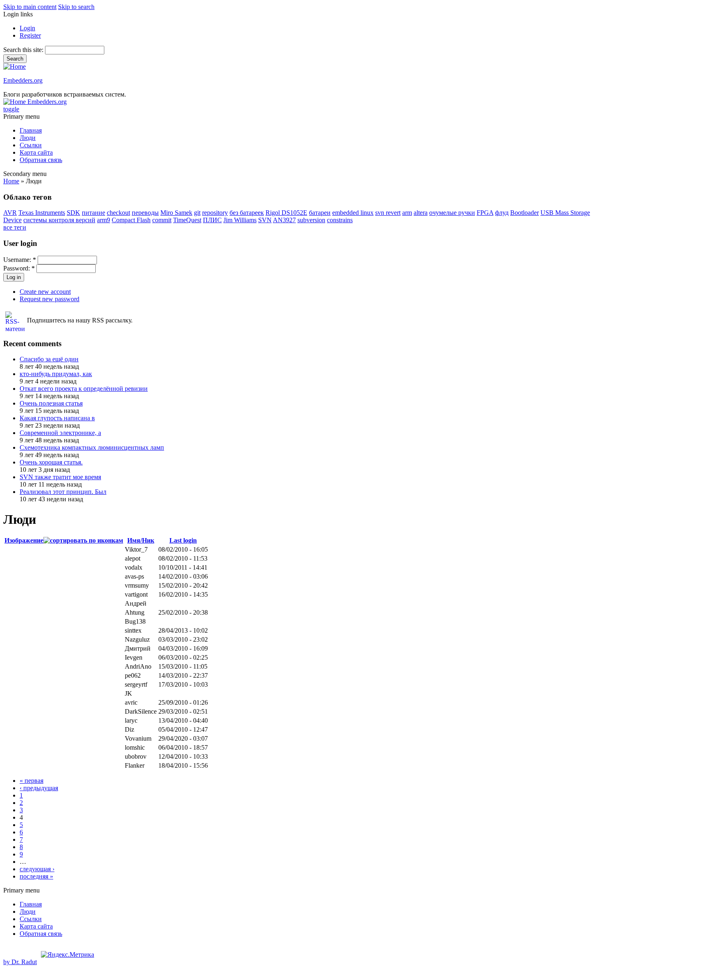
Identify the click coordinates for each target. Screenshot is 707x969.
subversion (311, 219)
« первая (31, 780)
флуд (502, 212)
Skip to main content (29, 6)
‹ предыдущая (39, 787)
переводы (145, 212)
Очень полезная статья (51, 403)
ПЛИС (212, 219)
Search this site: (24, 49)
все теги (14, 227)
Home (11, 181)
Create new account (45, 291)
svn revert (388, 212)
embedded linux (353, 212)
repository (215, 212)
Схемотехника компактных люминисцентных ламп (92, 447)
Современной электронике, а (60, 432)
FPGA (485, 212)
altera (421, 212)
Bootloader (524, 212)
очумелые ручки (452, 212)
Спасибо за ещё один (49, 359)
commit (161, 219)
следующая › (37, 868)
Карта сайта (36, 152)
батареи (320, 212)
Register (30, 35)
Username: (19, 259)
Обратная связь (41, 159)
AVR (10, 212)
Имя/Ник (140, 540)
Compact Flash (131, 219)
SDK (73, 212)
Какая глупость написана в (57, 418)
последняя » (36, 876)
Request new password (49, 298)
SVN (265, 219)
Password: (19, 268)
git (197, 212)
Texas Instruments (41, 212)
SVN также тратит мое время (60, 476)
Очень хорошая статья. (51, 462)
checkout (118, 212)
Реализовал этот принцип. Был (63, 491)
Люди (28, 137)
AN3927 (284, 219)
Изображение (24, 540)
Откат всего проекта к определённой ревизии (84, 388)
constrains (340, 219)
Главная (31, 130)
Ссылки (31, 145)
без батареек (247, 212)
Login (27, 28)
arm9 (103, 219)
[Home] (14, 66)
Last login (183, 540)
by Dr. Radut (20, 961)
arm (407, 212)
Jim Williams (240, 219)
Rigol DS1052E (286, 212)
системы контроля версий (59, 219)
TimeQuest (187, 219)
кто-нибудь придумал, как (56, 373)
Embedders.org (23, 80)
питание (93, 212)
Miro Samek (176, 212)
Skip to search (76, 6)
